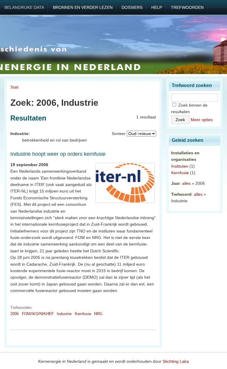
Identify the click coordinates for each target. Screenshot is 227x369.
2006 (14, 314)
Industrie (64, 314)
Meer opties (202, 119)
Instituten (179, 166)
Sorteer (119, 133)
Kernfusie (83, 314)
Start (14, 87)
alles (186, 183)
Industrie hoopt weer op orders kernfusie (58, 154)
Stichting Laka (176, 361)
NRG (98, 314)
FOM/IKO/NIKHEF (38, 314)
